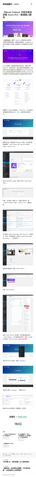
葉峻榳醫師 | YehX (11, 4)
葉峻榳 (13, 454)
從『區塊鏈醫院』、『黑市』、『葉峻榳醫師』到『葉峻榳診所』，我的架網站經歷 (24, 436)
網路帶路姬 (7, 40)
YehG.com (22, 416)
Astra (26, 454)
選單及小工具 (31, 4)
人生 (19, 454)
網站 (9, 455)
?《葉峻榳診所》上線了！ (8, 443)
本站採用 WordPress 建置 (8, 474)
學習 (22, 454)
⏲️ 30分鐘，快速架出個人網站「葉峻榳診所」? (9, 435)
